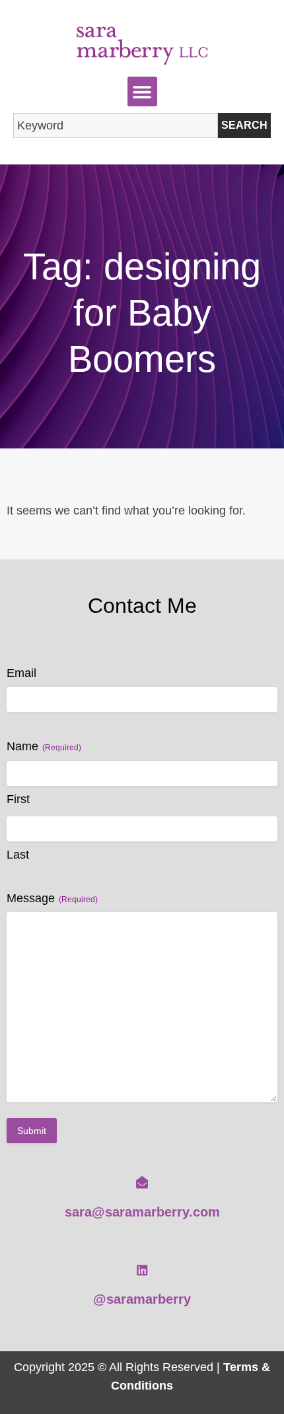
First (18, 799)
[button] (142, 91)
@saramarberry (142, 1299)
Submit (31, 1130)
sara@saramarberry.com (142, 1212)
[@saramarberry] (142, 1270)
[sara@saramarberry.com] (142, 1182)
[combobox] (115, 125)
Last (18, 854)
